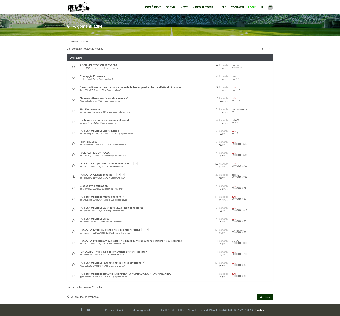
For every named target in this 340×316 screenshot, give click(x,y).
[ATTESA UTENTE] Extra (94, 218)
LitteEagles (87, 200)
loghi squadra (88, 141)
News (184, 7)
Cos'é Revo (153, 7)
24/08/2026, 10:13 (239, 177)
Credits (259, 310)
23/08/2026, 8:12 (239, 232)
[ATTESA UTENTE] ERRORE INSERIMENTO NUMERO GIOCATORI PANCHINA (125, 273)
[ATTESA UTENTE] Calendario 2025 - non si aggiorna (111, 207)
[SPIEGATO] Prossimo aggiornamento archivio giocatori (113, 251)
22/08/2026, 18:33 (239, 243)
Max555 (86, 222)
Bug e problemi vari (112, 68)
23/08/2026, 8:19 (239, 221)
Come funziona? (106, 79)
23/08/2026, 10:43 (239, 210)
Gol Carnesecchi (90, 109)
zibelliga (235, 175)
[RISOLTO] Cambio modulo (96, 174)
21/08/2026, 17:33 (239, 254)
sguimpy (86, 211)
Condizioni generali (139, 310)
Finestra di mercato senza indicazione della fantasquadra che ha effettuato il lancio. (131, 87)
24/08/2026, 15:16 (239, 155)
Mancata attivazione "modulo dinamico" (104, 98)
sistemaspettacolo (90, 112)
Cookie (121, 310)
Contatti (237, 7)
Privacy (109, 310)
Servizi (171, 7)
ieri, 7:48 (235, 133)
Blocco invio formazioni (94, 185)
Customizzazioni (119, 145)
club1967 (86, 68)
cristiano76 (87, 178)
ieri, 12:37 (236, 100)
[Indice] (78, 7)
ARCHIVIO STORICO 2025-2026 (98, 65)
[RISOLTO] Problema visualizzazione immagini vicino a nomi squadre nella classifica (131, 240)
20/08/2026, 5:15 (239, 265)
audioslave (89, 101)
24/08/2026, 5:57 (239, 188)
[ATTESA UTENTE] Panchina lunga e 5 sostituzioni (110, 262)
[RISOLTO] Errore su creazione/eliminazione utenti (110, 229)
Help (222, 7)
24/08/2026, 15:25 (239, 144)
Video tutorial (204, 7)
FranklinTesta (88, 233)
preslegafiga (88, 145)
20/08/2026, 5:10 (239, 276)
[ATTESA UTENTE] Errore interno (99, 130)
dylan (85, 79)
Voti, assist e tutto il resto (119, 112)
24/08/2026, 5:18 (239, 199)
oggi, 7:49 (236, 89)
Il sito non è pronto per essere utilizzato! (104, 120)
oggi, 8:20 (236, 78)
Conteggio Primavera (92, 76)
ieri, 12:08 (236, 111)
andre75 (86, 167)
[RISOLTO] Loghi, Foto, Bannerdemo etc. (104, 163)
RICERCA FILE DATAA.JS (95, 152)
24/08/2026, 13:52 (239, 166)
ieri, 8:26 (235, 122)
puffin (234, 87)
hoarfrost (86, 189)
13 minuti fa (237, 67)
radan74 (86, 123)
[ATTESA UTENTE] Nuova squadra (100, 196)
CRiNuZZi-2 (90, 90)
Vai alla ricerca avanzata (77, 42)
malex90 (88, 266)
